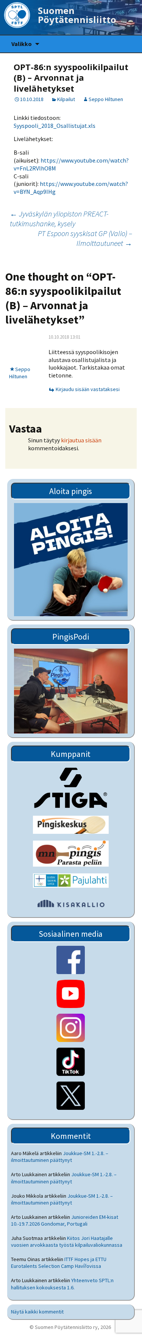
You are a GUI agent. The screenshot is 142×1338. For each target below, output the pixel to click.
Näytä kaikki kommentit (37, 1311)
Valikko (21, 44)
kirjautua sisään (81, 440)
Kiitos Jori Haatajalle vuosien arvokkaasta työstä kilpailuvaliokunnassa (66, 1241)
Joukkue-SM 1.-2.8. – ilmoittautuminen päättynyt (59, 1156)
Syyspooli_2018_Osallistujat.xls (54, 125)
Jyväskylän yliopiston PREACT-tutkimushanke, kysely (59, 218)
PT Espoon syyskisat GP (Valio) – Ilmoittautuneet (85, 238)
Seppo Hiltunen (106, 99)
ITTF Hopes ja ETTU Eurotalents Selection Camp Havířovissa (58, 1262)
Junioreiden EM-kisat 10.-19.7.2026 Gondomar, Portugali (64, 1220)
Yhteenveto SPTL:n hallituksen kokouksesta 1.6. (62, 1283)
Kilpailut (66, 99)
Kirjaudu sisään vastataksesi (88, 389)
